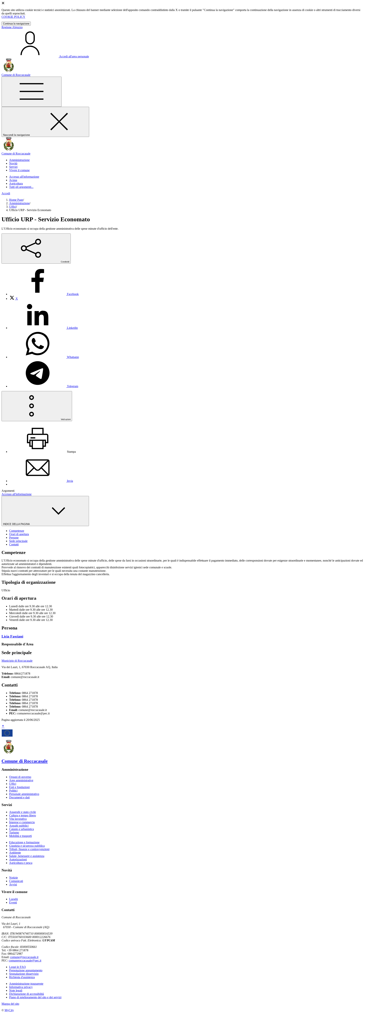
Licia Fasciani (12, 636)
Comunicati (16, 881)
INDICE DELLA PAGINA (16, 524)
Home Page (16, 199)
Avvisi (13, 884)
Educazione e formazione (24, 842)
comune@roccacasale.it (24, 957)
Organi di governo (20, 777)
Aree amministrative (21, 780)
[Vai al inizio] (3, 726)
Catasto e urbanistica (21, 829)
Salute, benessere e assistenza (26, 856)
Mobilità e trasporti (20, 835)
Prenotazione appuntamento (25, 970)
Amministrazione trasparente (26, 983)
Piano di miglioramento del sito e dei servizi (35, 997)
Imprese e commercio (22, 822)
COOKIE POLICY (13, 16)
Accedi (6, 193)
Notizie (13, 877)
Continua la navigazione (16, 23)
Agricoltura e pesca (20, 862)
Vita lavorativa (18, 818)
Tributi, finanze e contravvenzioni (29, 849)
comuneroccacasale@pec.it (25, 960)
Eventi (13, 902)
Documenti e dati (19, 797)
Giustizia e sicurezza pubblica (27, 845)
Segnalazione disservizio (24, 973)
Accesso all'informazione (24, 176)
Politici (13, 790)
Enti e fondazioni (19, 787)
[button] (19, 160)
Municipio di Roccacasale (17, 660)
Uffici (12, 206)
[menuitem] (44, 294)
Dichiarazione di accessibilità (26, 993)
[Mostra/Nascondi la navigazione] (32, 92)
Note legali (15, 990)
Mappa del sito (10, 1003)
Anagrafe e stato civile (22, 812)
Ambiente (15, 852)
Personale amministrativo (24, 794)
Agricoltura (16, 183)
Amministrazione (19, 203)
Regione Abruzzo (12, 27)
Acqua (13, 180)
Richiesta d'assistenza (22, 977)
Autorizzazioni (18, 859)
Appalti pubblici (19, 825)
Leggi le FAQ (17, 967)
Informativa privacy (21, 987)
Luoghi (13, 899)
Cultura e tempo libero (22, 815)
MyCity (9, 1010)
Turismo (14, 832)
